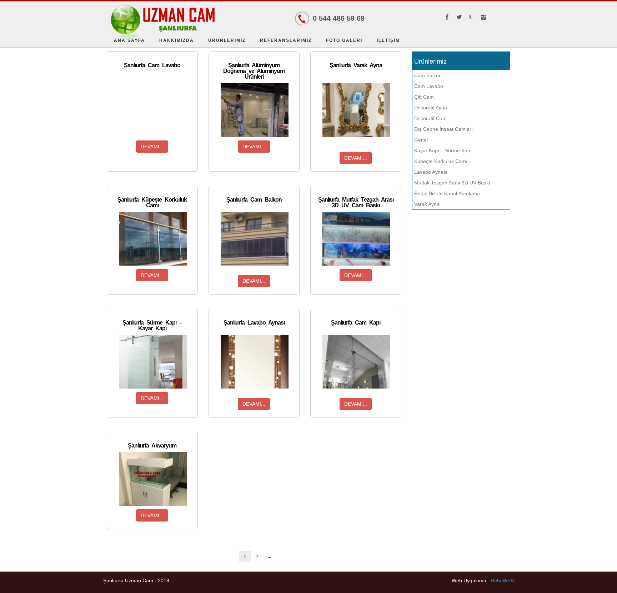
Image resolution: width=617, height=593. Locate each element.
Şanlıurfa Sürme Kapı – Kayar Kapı (152, 325)
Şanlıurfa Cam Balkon (254, 200)
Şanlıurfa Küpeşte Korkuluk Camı (152, 202)
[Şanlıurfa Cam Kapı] (356, 362)
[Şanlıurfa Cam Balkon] (255, 239)
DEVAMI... (152, 146)
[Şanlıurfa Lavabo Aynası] (255, 362)
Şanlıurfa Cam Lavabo (152, 65)
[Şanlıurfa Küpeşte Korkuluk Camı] (153, 239)
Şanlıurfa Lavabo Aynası (254, 323)
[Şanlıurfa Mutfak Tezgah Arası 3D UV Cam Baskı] (356, 239)
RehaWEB (502, 580)
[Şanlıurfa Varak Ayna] (356, 110)
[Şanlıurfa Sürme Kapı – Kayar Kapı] (153, 362)
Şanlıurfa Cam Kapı (355, 323)
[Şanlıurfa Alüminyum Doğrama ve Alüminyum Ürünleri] (255, 110)
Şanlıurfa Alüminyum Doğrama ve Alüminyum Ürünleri (254, 71)
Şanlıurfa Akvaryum (152, 446)
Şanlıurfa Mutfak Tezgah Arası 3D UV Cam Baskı (355, 202)
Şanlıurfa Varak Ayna (356, 65)
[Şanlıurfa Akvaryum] (153, 479)
